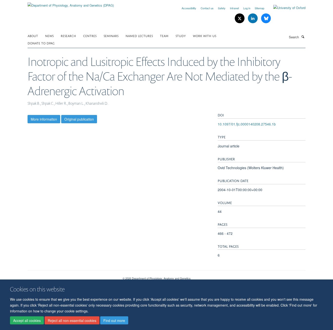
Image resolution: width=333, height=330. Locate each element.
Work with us (204, 35)
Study (181, 35)
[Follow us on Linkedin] (253, 18)
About (33, 35)
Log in (246, 8)
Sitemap (259, 8)
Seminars (111, 35)
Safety (221, 8)
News (49, 35)
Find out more (114, 320)
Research (68, 35)
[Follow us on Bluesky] (266, 18)
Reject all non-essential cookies (72, 320)
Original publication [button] (79, 119)
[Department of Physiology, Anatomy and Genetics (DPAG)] (71, 3)
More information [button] (44, 119)
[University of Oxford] (285, 8)
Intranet (234, 8)
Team (164, 35)
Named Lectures (139, 35)
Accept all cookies (27, 320)
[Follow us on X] (240, 18)
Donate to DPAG (41, 43)
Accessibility (189, 8)
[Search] (302, 36)
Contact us (207, 8)
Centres (90, 35)
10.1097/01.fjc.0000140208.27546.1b (247, 124)
